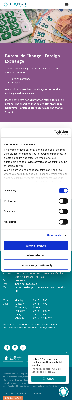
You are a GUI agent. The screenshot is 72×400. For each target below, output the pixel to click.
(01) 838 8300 (53, 280)
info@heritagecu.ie (57, 283)
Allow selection (36, 255)
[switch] (63, 201)
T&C (12, 393)
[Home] (13, 4)
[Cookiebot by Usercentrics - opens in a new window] (53, 132)
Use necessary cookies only (36, 265)
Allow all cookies (36, 245)
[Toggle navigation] (66, 4)
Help (5, 393)
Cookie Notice (23, 393)
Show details (54, 235)
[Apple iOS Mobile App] (13, 358)
